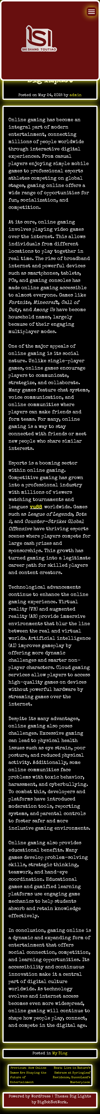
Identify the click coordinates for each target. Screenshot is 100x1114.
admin (75, 95)
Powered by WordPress (30, 1097)
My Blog (59, 1054)
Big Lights (80, 1097)
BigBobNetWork (52, 1103)
